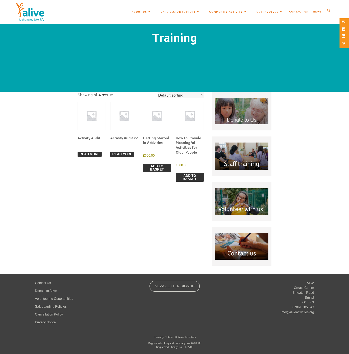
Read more (90, 154)
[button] (329, 10)
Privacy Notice (45, 322)
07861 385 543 (303, 307)
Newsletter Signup (174, 286)
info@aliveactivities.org (297, 312)
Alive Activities (187, 337)
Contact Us (298, 11)
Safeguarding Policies (51, 306)
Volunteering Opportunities (54, 298)
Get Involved (267, 11)
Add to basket (157, 168)
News (317, 11)
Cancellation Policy (49, 314)
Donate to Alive (46, 291)
